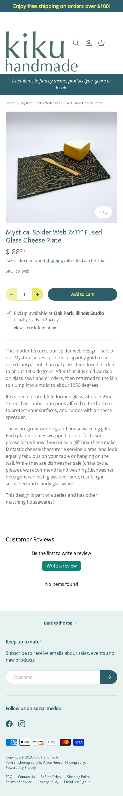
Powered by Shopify (21, 767)
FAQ (9, 776)
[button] (101, 43)
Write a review (62, 566)
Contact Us (26, 776)
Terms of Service (19, 781)
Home (10, 103)
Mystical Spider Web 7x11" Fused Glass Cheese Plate (61, 103)
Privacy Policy (47, 781)
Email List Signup (77, 781)
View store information (35, 327)
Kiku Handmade (46, 757)
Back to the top (58, 623)
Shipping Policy (78, 776)
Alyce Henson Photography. (64, 762)
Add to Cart (82, 294)
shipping (54, 260)
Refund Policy (51, 776)
